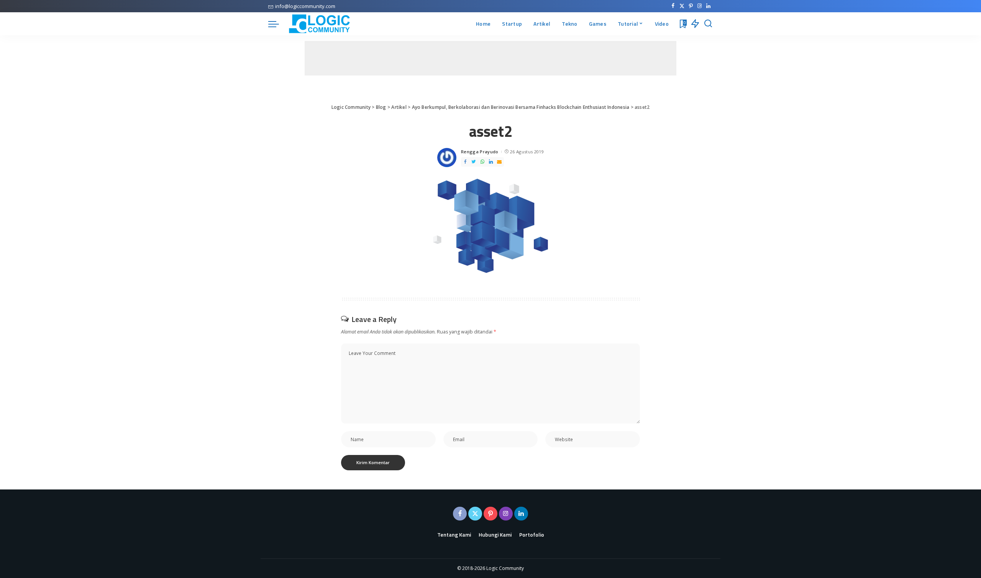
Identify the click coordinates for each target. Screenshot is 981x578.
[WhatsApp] (482, 162)
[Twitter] (682, 6)
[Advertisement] (490, 58)
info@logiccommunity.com (305, 6)
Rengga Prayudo (480, 151)
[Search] (708, 23)
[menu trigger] (277, 23)
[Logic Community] (319, 23)
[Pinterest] (690, 6)
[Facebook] (673, 6)
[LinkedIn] (708, 6)
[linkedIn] (491, 162)
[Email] (499, 162)
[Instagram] (699, 6)
